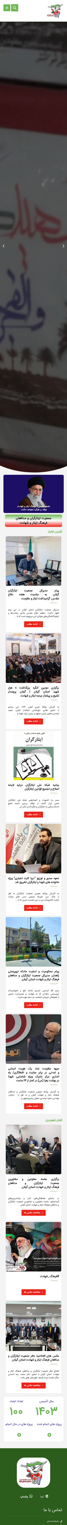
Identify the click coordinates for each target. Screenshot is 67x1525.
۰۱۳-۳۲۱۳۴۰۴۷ (53, 1521)
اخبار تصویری (53, 1120)
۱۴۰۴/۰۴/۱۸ (54, 1085)
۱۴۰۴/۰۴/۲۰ (53, 1191)
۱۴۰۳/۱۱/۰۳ (54, 1364)
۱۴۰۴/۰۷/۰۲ (54, 603)
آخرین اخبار (55, 531)
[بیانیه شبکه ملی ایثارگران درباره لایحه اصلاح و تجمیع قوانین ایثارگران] (33, 755)
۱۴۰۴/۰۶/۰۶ (54, 793)
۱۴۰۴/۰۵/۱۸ (53, 887)
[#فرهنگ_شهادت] (33, 1246)
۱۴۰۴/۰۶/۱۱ (54, 700)
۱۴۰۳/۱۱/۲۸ (54, 1281)
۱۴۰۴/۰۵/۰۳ (53, 984)
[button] (63, 246)
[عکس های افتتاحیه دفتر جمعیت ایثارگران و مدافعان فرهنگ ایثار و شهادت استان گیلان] (33, 1326)
